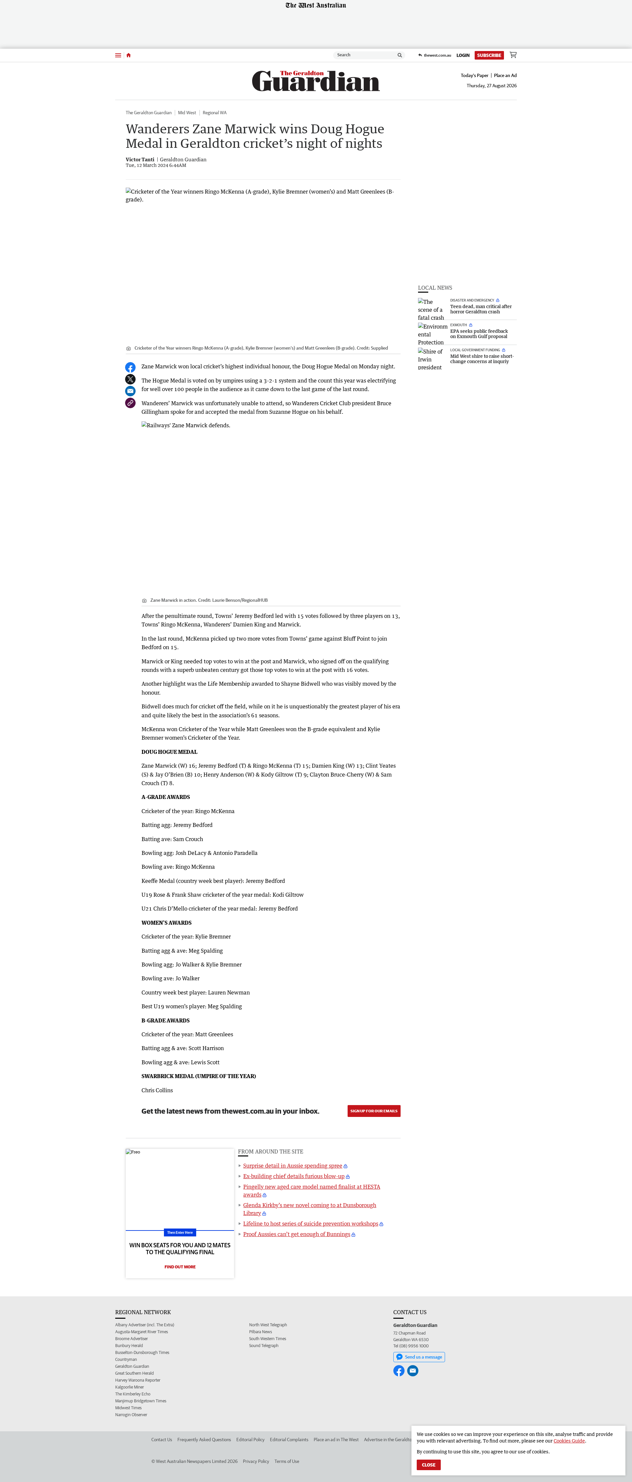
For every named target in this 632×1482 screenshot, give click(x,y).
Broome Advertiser (131, 1338)
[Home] (128, 55)
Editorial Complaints (289, 1439)
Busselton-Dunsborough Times (142, 1352)
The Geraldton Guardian (148, 112)
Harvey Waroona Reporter (137, 1380)
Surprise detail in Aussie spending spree (292, 1165)
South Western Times (267, 1338)
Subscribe (489, 55)
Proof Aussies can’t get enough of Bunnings (296, 1234)
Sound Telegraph (263, 1345)
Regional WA (214, 112)
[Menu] (118, 55)
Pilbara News (260, 1331)
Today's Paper (474, 75)
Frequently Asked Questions (204, 1439)
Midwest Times (128, 1407)
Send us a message (423, 1357)
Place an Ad (505, 75)
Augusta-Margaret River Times (141, 1331)
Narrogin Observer (131, 1414)
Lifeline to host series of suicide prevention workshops (310, 1223)
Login (463, 55)
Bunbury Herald (129, 1345)
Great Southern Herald (134, 1373)
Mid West (187, 112)
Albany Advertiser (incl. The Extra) (144, 1324)
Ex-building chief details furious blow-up (294, 1176)
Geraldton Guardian (132, 1366)
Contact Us (161, 1439)
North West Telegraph (268, 1324)
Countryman (126, 1359)
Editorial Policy (250, 1439)
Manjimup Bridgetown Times (140, 1400)
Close (428, 1465)
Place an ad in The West (336, 1439)
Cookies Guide (569, 1440)
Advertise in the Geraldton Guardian (398, 1439)
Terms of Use (287, 1461)
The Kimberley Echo (132, 1393)
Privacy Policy (256, 1461)
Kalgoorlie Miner (129, 1387)
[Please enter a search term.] (400, 55)
